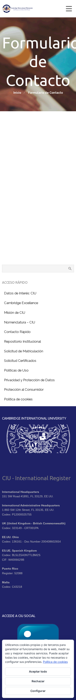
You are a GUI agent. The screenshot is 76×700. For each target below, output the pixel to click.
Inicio (17, 92)
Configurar (38, 691)
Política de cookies (55, 661)
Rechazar (38, 681)
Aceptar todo (38, 671)
